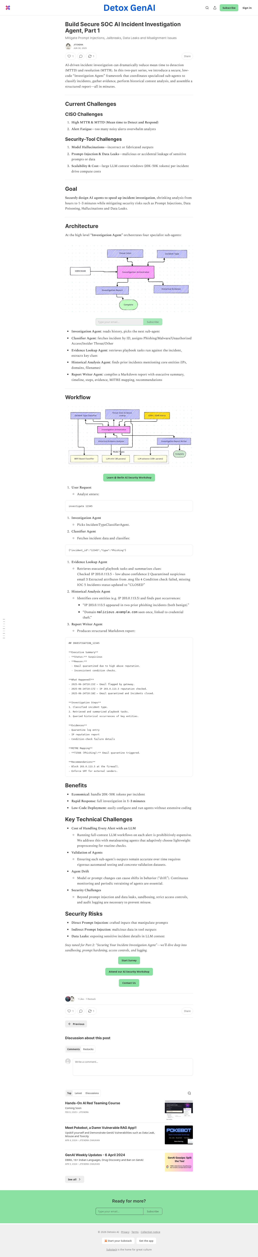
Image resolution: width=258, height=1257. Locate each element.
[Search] (207, 7)
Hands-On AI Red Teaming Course (92, 1103)
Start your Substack (120, 1240)
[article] (129, 1110)
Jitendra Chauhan (89, 1140)
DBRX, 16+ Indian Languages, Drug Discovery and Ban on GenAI (104, 1160)
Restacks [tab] (88, 1049)
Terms (135, 1232)
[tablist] (80, 1049)
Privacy (125, 1232)
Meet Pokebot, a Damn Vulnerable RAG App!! (101, 1128)
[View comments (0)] (80, 56)
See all (72, 1179)
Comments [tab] (73, 1049)
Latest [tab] (78, 1093)
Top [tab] (69, 1093)
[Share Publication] (214, 7)
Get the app (146, 1240)
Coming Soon (73, 1108)
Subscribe (229, 7)
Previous (78, 1024)
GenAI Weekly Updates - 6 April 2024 (95, 1155)
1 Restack (91, 999)
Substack (111, 1249)
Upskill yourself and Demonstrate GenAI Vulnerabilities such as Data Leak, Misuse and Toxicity (110, 1134)
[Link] (60, 104)
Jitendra (78, 44)
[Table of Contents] (3, 628)
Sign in (247, 7)
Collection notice (150, 1232)
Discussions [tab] (92, 1093)
